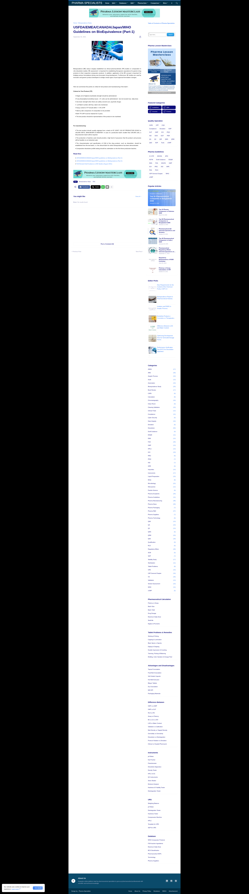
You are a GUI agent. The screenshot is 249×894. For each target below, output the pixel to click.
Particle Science (162, 490)
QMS (166, 139)
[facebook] (171, 881)
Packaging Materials (154, 693)
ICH (162, 132)
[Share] (139, 36)
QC (155, 139)
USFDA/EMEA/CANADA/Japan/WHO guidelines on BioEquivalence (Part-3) (99, 161)
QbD (132, 3)
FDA (94, 181)
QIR (160, 139)
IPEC (156, 166)
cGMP (169, 142)
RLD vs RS (151, 713)
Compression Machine (155, 817)
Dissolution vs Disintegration (156, 737)
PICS (156, 170)
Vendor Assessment (162, 583)
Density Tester (152, 770)
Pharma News (162, 504)
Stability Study (162, 559)
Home (107, 3)
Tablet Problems (162, 566)
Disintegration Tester (154, 791)
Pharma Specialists (85, 891)
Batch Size (151, 606)
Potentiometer (152, 763)
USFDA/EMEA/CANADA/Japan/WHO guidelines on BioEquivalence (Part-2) (99, 158)
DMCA (164, 891)
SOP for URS (152, 827)
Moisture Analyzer (153, 784)
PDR (168, 135)
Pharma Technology (162, 518)
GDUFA (163, 163)
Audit (162, 379)
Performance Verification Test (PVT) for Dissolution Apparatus (165, 349)
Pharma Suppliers (162, 514)
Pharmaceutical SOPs (154, 854)
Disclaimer (156, 891)
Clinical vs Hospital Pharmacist (157, 744)
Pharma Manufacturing (162, 500)
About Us (137, 891)
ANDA (162, 369)
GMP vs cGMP (152, 706)
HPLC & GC (151, 773)
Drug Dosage (152, 613)
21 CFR (151, 156)
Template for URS (153, 824)
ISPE (167, 166)
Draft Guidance (160, 159)
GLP (150, 132)
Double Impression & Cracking (157, 650)
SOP (156, 142)
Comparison (155, 3)
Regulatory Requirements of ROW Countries (166, 259)
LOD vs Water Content (155, 723)
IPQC (168, 132)
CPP (157, 125)
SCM (162, 552)
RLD (162, 545)
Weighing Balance (153, 803)
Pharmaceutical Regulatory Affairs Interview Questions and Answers (167, 249)
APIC (166, 156)
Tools (162, 142)
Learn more (15, 889)
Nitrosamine (162, 487)
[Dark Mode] (172, 3)
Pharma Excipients (162, 493)
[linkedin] (167, 881)
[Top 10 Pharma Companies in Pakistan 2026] (152, 212)
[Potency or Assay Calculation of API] (152, 269)
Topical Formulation (154, 669)
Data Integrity (162, 421)
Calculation (162, 397)
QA (150, 139)
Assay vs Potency (153, 716)
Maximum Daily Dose (154, 617)
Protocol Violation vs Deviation (157, 740)
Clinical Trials (162, 410)
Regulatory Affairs (162, 549)
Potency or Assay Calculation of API (165, 268)
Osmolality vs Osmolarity (155, 733)
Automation (162, 383)
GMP (156, 132)
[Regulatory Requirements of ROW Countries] (152, 260)
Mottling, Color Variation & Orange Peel (160, 657)
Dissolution (162, 428)
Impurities (162, 469)
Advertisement (173, 891)
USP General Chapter (156, 173)
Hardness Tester (153, 814)
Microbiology (162, 483)
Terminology (151, 857)
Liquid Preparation (162, 476)
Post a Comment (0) (107, 244)
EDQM (171, 159)
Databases (122, 3)
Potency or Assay (153, 603)
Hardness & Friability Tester (156, 787)
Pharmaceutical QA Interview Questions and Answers (167, 230)
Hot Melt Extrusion (153, 679)
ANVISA (159, 156)
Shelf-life (150, 620)
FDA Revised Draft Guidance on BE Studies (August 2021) (94, 164)
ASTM (151, 159)
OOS (156, 135)
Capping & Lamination (155, 639)
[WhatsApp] (103, 187)
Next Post (139, 251)
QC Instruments (153, 777)
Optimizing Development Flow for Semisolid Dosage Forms (165, 337)
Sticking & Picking (153, 636)
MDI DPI (150, 690)
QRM (172, 139)
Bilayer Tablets (152, 683)
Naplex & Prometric (154, 624)
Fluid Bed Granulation (154, 673)
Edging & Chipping (153, 646)
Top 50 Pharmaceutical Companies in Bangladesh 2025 (166, 220)
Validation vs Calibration (155, 726)
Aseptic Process (162, 376)
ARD (162, 372)
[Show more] (111, 187)
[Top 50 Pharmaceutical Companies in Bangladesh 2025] (152, 221)
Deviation (162, 128)
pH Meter (151, 756)
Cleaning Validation (162, 407)
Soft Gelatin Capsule (154, 676)
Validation (162, 580)
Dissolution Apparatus (154, 767)
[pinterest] (176, 881)
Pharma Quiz (142, 3)
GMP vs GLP (152, 709)
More (165, 3)
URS (162, 570)
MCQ (162, 480)
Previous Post (77, 251)
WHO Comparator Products (156, 840)
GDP (169, 128)
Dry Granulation (153, 686)
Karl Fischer (151, 760)
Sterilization (162, 563)
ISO (150, 135)
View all (137, 196)
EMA (150, 163)
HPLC (162, 449)
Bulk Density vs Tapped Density (157, 730)
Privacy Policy (147, 891)
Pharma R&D (162, 511)
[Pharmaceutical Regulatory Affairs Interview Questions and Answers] (152, 250)
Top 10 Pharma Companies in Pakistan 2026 (166, 211)
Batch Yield (151, 610)
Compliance (153, 128)
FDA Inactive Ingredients (155, 843)
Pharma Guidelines (162, 497)
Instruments (162, 473)
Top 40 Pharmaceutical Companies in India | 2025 (166, 240)
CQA (163, 125)
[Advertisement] (107, 223)
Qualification (162, 542)
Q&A (113, 3)
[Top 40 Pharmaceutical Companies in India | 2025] (152, 241)
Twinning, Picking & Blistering (157, 653)
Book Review (162, 390)
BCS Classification (153, 850)
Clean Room (162, 404)
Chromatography (162, 400)
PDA (150, 170)
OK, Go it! (38, 888)
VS (162, 577)
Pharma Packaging (162, 507)
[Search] (176, 3)
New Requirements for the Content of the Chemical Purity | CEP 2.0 (165, 287)
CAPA (151, 125)
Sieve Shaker (152, 780)
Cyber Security (162, 417)
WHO (167, 173)
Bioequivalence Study (85, 23)
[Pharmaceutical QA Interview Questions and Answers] (152, 231)
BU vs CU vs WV (153, 720)
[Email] (107, 187)
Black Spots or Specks (155, 643)
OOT (162, 135)
